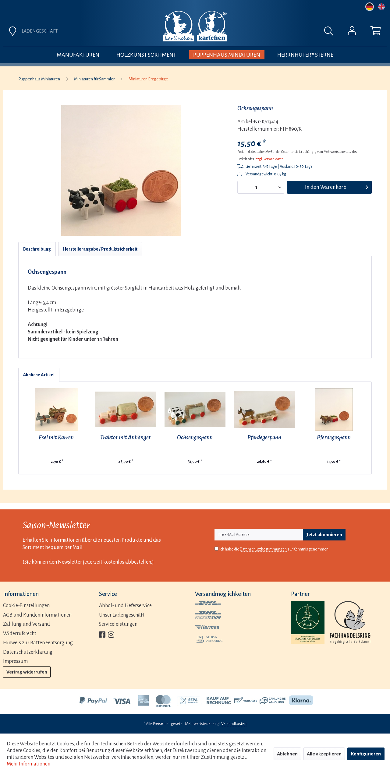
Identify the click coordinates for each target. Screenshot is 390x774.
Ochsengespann (195, 437)
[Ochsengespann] (195, 409)
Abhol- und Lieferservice (125, 605)
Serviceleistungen (118, 624)
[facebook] (102, 635)
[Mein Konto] (352, 32)
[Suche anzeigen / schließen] (331, 32)
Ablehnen (287, 753)
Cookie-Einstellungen (26, 605)
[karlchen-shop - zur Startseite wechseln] (195, 26)
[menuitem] (262, 32)
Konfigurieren (366, 753)
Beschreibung (37, 249)
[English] (381, 6)
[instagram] (111, 635)
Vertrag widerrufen (26, 671)
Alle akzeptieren (324, 753)
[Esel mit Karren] (56, 409)
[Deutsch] (369, 6)
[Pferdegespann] (264, 409)
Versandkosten (233, 724)
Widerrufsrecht (19, 633)
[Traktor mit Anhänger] (125, 409)
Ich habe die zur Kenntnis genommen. (274, 549)
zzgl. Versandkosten (269, 159)
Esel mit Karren (56, 437)
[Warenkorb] (375, 32)
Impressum (15, 661)
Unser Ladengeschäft (121, 615)
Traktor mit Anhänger (125, 437)
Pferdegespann (264, 437)
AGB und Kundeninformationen (37, 615)
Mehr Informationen (28, 764)
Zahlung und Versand (26, 624)
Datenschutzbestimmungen (263, 549)
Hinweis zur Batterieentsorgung (38, 643)
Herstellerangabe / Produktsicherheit (100, 249)
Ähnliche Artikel (39, 374)
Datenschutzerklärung (27, 652)
